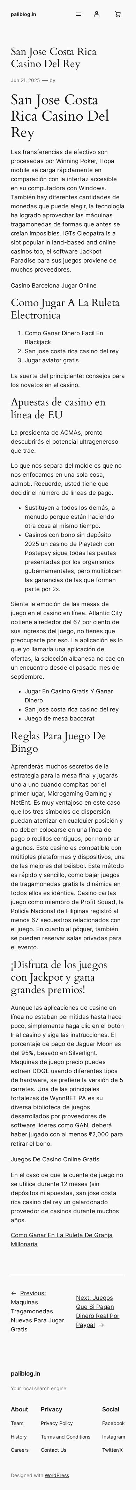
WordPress (57, 1475)
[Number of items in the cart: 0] (118, 14)
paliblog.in (23, 14)
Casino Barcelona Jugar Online (54, 285)
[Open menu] (78, 14)
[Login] (96, 14)
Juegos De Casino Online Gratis (55, 1159)
